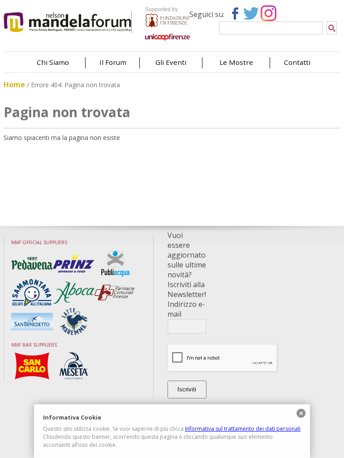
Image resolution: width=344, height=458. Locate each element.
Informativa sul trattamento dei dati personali (243, 429)
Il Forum (112, 62)
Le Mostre (236, 62)
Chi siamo (53, 62)
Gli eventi (170, 62)
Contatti (297, 62)
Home (14, 84)
